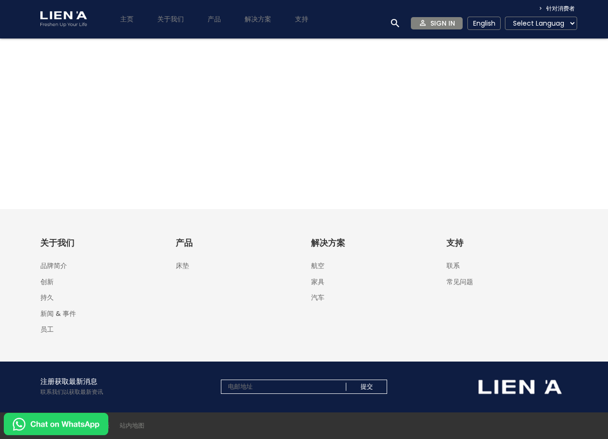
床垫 (182, 265)
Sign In (442, 23)
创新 (47, 281)
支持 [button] (301, 19)
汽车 (317, 297)
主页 (126, 19)
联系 (453, 265)
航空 (317, 265)
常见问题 (459, 281)
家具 (317, 281)
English (484, 23)
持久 (47, 297)
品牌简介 (53, 265)
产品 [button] (214, 19)
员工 (47, 328)
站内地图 (132, 425)
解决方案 (258, 19)
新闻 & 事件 (58, 313)
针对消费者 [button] (560, 8)
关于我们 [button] (170, 19)
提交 (367, 387)
